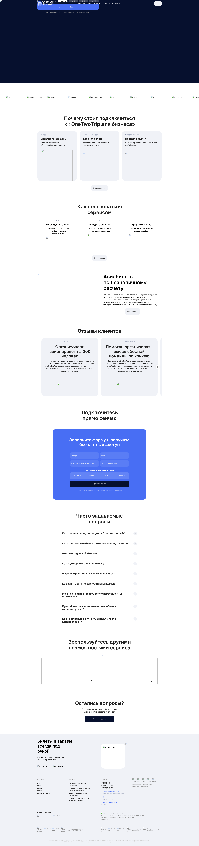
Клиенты (97, 3)
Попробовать (99, 258)
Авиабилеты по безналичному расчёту (81, 788)
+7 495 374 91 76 (107, 788)
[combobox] (84, 463)
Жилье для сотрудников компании (79, 798)
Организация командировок (77, 783)
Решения (81, 3)
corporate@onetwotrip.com (110, 791)
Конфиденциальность (43, 793)
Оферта (39, 790)
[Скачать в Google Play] (60, 817)
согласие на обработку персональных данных (76, 12)
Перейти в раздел (99, 719)
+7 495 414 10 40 (107, 785)
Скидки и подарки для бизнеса (78, 793)
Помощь (39, 788)
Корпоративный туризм (76, 800)
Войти (157, 3)
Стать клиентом (99, 188)
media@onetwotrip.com (109, 802)
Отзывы (39, 785)
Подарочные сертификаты (77, 790)
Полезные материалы (112, 3)
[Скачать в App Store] (44, 767)
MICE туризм (73, 785)
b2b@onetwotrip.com (108, 797)
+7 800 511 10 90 (106, 783)
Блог (89, 3)
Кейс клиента (69, 342)
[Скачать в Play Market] (60, 767)
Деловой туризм (74, 795)
